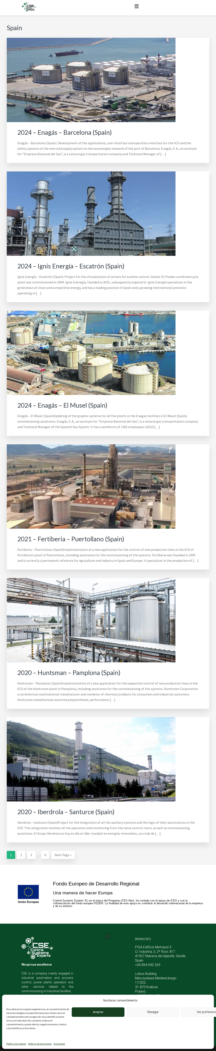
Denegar (153, 1012)
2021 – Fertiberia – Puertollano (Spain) (70, 539)
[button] (136, 6)
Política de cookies (16, 1043)
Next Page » (63, 854)
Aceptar (98, 1012)
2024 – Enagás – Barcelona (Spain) (64, 132)
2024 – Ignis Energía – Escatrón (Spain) (70, 266)
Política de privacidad (39, 1043)
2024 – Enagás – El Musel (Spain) (62, 405)
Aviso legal (59, 1043)
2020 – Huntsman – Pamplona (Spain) (68, 672)
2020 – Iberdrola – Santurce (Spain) (66, 811)
